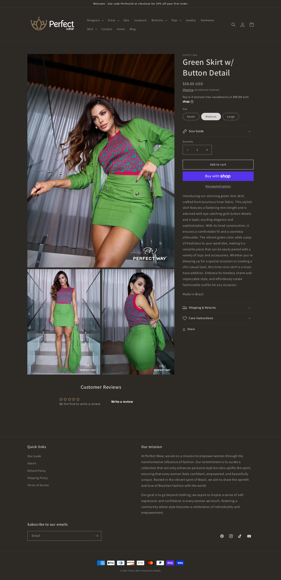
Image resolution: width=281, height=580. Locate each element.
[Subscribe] (96, 536)
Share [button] (191, 329)
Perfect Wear (134, 570)
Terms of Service (38, 485)
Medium (211, 117)
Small (191, 117)
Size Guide (34, 456)
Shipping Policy (37, 478)
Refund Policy (36, 471)
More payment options (218, 186)
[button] (95, 20)
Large (231, 117)
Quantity (188, 142)
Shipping (188, 89)
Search (31, 463)
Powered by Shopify (151, 570)
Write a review (122, 401)
